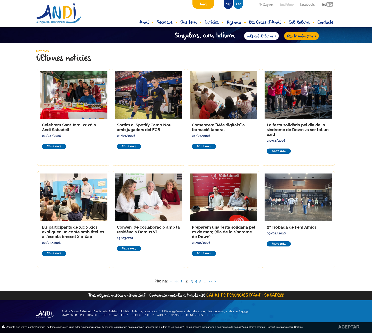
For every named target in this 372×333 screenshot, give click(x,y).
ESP (238, 4)
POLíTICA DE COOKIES (95, 315)
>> (210, 281)
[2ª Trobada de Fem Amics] (298, 197)
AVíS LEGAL (122, 315)
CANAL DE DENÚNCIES (187, 315)
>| (216, 281)
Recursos (164, 22)
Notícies (212, 22)
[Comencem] (223, 95)
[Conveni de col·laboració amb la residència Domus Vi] (148, 197)
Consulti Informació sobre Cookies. (285, 327)
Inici (203, 4)
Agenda (234, 22)
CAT (228, 4)
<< (177, 281)
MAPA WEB (69, 315)
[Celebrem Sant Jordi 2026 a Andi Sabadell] (73, 95)
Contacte (325, 22)
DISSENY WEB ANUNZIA (223, 315)
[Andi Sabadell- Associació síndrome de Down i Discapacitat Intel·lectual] (62, 13)
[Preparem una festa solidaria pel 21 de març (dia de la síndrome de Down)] (223, 197)
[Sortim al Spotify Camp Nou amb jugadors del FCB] (148, 95)
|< (172, 281)
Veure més (54, 146)
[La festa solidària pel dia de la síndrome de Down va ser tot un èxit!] (298, 95)
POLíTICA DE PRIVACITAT (150, 315)
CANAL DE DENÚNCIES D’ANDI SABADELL (245, 295)
